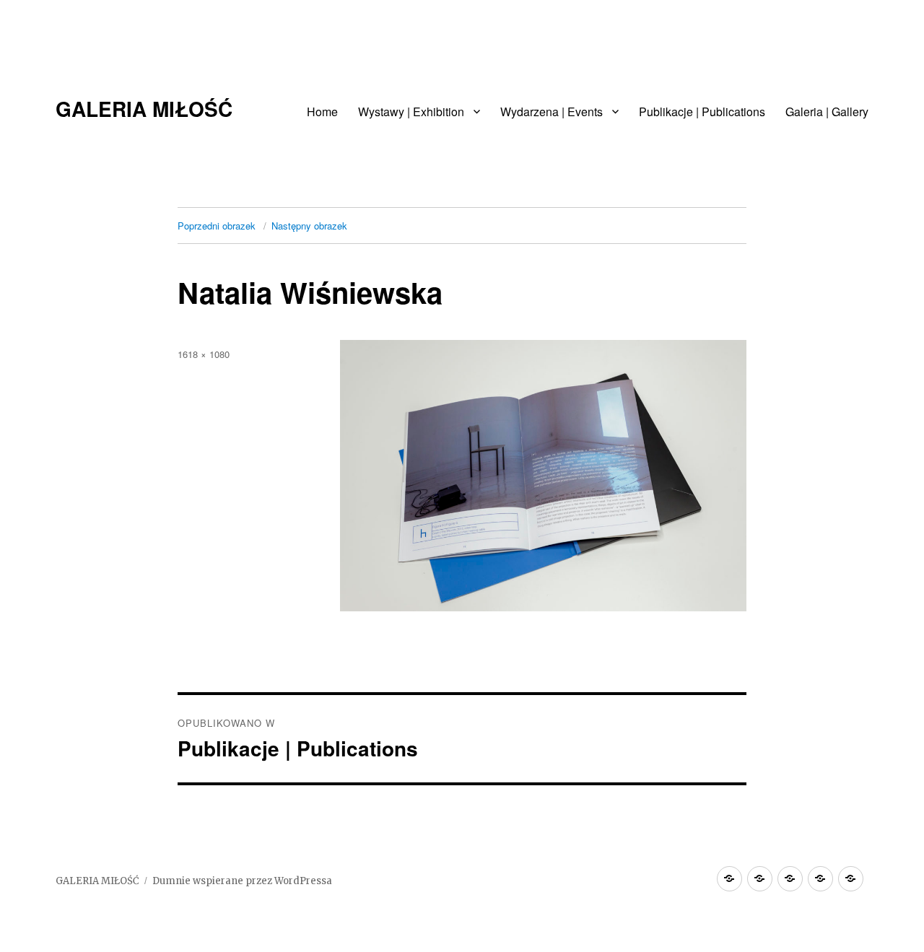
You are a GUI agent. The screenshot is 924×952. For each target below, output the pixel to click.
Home (322, 111)
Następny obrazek (309, 225)
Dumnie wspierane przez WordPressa (242, 881)
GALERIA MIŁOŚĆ (144, 108)
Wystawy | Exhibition (411, 111)
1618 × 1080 (204, 354)
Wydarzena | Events (551, 111)
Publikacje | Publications (702, 111)
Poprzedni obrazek (217, 225)
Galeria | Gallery (826, 111)
